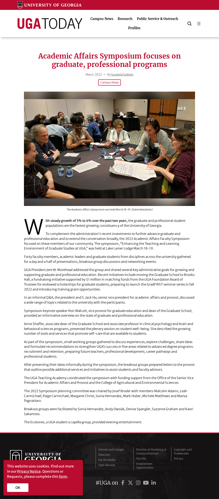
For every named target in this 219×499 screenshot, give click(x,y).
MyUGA (141, 458)
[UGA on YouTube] (146, 482)
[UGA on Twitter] (131, 482)
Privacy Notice (29, 471)
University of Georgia (42, 458)
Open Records (106, 465)
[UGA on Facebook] (123, 482)
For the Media (106, 459)
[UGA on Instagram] (139, 482)
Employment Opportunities (145, 465)
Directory (104, 454)
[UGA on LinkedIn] (153, 482)
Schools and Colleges (111, 449)
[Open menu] (198, 23)
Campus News (109, 82)
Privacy (178, 458)
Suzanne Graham (122, 74)
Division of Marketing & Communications (151, 451)
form (63, 476)
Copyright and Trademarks (183, 451)
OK (17, 487)
